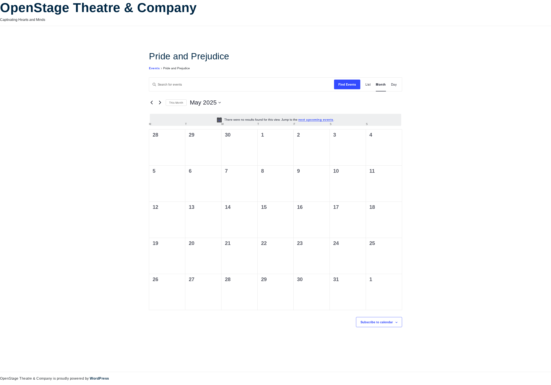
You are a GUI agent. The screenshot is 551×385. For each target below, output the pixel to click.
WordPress (99, 378)
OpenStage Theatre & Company (98, 7)
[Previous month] (151, 102)
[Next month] (160, 102)
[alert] (275, 120)
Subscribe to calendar (377, 322)
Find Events (347, 84)
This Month (176, 102)
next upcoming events (315, 119)
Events (154, 68)
